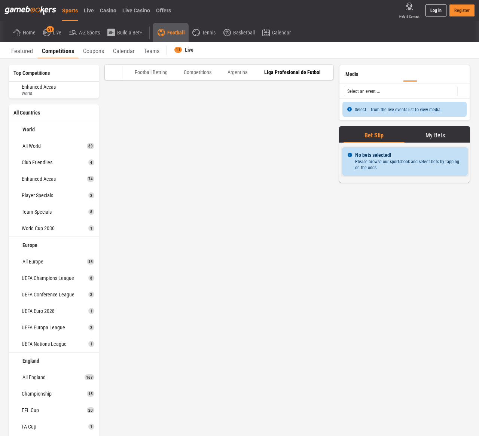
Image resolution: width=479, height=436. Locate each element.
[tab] (22, 50)
